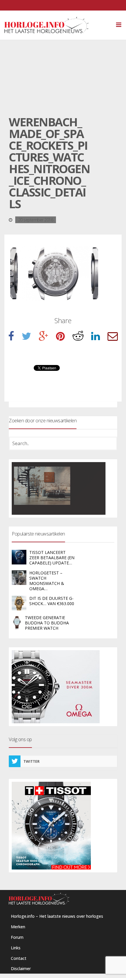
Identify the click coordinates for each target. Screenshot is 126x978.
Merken (18, 926)
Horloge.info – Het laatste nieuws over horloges (57, 916)
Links (16, 948)
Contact (18, 958)
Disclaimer (21, 968)
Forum (17, 937)
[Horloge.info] (56, 25)
